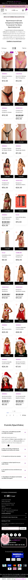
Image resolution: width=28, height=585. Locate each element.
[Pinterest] (11, 534)
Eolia (17, 215)
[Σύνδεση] (23, 10)
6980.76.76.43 (8, 510)
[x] (3, 491)
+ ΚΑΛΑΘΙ (7, 70)
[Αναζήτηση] (6, 10)
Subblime (5, 180)
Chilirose (19, 74)
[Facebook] (3, 534)
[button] (13, 48)
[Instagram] (7, 534)
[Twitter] (19, 534)
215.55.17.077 (7, 508)
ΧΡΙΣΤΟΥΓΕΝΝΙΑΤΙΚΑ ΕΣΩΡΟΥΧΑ (16, 13)
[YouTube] (15, 534)
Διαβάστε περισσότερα (14, 41)
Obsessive (19, 108)
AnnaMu (4, 74)
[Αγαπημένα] (3, 53)
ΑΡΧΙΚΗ (5, 13)
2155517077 (18, 1)
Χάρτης (4, 506)
